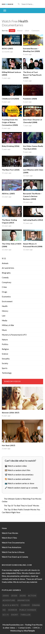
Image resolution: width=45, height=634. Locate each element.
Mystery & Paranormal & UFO (14, 335)
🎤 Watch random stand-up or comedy (21, 487)
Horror (12, 610)
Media (4, 320)
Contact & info (24, 627)
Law (3, 316)
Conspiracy (6, 282)
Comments (36, 31)
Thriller (25, 615)
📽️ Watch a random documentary (19, 474)
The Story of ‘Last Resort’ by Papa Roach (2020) (32, 75)
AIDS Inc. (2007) (8, 194)
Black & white (10, 605)
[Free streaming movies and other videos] (7, 3)
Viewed (19, 31)
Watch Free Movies (10, 533)
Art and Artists (8, 268)
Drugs (4, 292)
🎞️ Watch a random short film (17, 470)
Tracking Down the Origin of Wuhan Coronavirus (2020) (10, 122)
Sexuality (6, 359)
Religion (5, 349)
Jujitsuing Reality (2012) (33, 220)
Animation (24, 600)
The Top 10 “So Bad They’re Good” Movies (21, 505)
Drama (36, 605)
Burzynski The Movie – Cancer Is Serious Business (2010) (32, 196)
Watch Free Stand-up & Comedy (15, 557)
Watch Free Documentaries (13, 542)
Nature (5, 339)
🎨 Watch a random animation (17, 479)
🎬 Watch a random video (16, 466)
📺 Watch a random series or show (19, 483)
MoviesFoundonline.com (13, 624)
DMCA (36, 627)
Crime (4, 287)
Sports (4, 368)
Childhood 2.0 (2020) (10, 99)
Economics (6, 296)
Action (32, 595)
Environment (7, 301)
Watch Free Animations (11, 547)
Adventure (9, 600)
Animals (5, 263)
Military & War (8, 325)
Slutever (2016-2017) (10, 413)
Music (4, 330)
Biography (6, 273)
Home (4, 528)
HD (4, 610)
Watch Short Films (9, 538)
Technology (7, 373)
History (5, 311)
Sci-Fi (6, 615)
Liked (27, 31)
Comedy (5, 277)
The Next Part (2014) (11, 170)
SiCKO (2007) (7, 48)
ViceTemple (29, 630)
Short (14, 615)
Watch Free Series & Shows (13, 552)
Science (5, 354)
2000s (6, 595)
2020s (23, 595)
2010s (14, 595)
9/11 (4, 258)
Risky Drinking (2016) (10, 146)
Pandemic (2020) (30, 99)
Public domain (27, 610)
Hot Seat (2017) (8, 445)
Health (5, 306)
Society (5, 363)
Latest (12, 31)
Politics (5, 344)
